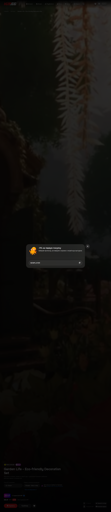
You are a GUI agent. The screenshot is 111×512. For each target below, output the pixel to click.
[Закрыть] (88, 246)
